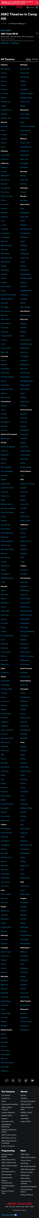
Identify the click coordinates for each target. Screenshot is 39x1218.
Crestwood (5, 701)
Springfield (5, 808)
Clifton (22, 221)
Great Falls (24, 180)
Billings (23, 176)
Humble (23, 816)
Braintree (4, 1038)
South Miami (5, 558)
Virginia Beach (25, 935)
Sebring (4, 553)
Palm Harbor (5, 529)
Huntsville (4, 93)
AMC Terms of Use (9, 1138)
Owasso (23, 545)
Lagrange (4, 648)
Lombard (4, 734)
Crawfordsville (6, 833)
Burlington (5, 1042)
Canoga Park (5, 188)
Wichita (4, 931)
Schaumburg (6, 796)
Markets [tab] (35, 59)
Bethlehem (5, 603)
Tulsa (22, 558)
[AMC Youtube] (32, 1080)
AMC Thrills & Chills (9, 1163)
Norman (23, 537)
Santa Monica (6, 323)
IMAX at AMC (26, 1104)
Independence (25, 147)
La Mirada (4, 229)
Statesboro (5, 664)
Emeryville (5, 204)
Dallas (22, 775)
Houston (23, 812)
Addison (23, 746)
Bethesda (4, 993)
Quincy (3, 783)
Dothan (3, 85)
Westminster (5, 397)
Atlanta (3, 599)
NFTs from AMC (27, 1172)
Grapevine (24, 804)
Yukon (22, 562)
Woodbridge (25, 944)
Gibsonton (5, 475)
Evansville (4, 837)
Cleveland (24, 701)
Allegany (23, 323)
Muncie (4, 861)
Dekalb (3, 709)
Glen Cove (24, 352)
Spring (22, 857)
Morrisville (24, 459)
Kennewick (24, 960)
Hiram (3, 640)
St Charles (24, 167)
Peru (2, 779)
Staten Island (25, 385)
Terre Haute (5, 882)
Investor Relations (8, 1112)
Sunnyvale (5, 328)
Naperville (4, 746)
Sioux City (4, 902)
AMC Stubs (25, 1154)
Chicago (4, 693)
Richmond (5, 870)
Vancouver (24, 993)
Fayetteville (5, 155)
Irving (22, 820)
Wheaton (4, 1026)
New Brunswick (26, 278)
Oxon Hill (4, 1017)
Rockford (4, 787)
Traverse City (25, 102)
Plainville (4, 418)
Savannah (4, 660)
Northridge (5, 270)
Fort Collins (5, 385)
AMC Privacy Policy (9, 1135)
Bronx (22, 336)
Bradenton (5, 455)
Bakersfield (5, 176)
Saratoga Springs (26, 381)
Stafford (23, 861)
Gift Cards (24, 1163)
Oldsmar (4, 521)
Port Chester (25, 373)
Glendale (4, 126)
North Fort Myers (7, 512)
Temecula (4, 332)
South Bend (5, 878)
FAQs (4, 1101)
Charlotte (23, 418)
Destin (3, 463)
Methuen (4, 1059)
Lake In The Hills (7, 730)
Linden (22, 262)
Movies (23, 1095)
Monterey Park (6, 258)
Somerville (5, 1067)
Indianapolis (5, 845)
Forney (23, 787)
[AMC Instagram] (13, 1080)
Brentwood (5, 180)
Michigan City (6, 857)
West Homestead (26, 656)
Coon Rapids (25, 114)
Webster (23, 397)
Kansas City (5, 911)
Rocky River (24, 516)
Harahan (4, 960)
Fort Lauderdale (7, 471)
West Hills (4, 352)
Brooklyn (23, 488)
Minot (22, 475)
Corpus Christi (25, 771)
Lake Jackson (25, 829)
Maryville (23, 722)
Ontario (3, 278)
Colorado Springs (7, 377)
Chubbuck (5, 672)
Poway (3, 291)
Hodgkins (4, 726)
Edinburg (23, 779)
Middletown (24, 364)
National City (6, 262)
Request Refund (27, 1195)
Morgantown (25, 1005)
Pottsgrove (24, 636)
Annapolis (4, 980)
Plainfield (4, 866)
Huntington (24, 356)
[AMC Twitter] (19, 1080)
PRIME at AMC (26, 1112)
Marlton (23, 266)
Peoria (3, 775)
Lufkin (22, 837)
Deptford (23, 225)
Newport (4, 944)
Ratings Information (28, 1101)
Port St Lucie (5, 545)
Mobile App (25, 1175)
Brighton (4, 364)
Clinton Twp (24, 73)
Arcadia (4, 171)
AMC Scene (25, 1178)
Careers (4, 1118)
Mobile (3, 98)
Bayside (23, 332)
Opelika (4, 106)
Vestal (22, 393)
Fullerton (4, 208)
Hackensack (24, 254)
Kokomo (4, 849)
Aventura (4, 451)
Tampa (3, 570)
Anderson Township (27, 484)
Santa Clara (5, 319)
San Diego (4, 307)
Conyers (4, 619)
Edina (22, 122)
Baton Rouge (6, 952)
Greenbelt (4, 1005)
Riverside (4, 303)
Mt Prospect (5, 742)
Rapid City (24, 685)
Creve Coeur (25, 143)
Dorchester (5, 1050)
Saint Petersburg (7, 549)
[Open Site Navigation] (2, 7)
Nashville (23, 734)
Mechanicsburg (26, 611)
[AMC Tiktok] (25, 1080)
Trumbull (4, 430)
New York (23, 369)
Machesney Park (7, 738)
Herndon (23, 919)
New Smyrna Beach (8, 508)
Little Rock (5, 159)
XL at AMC (25, 1118)
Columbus (5, 615)
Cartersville (5, 611)
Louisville (4, 939)
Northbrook (5, 767)
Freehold (23, 250)
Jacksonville (5, 484)
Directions (14, 43)
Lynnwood (24, 972)
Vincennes (5, 886)
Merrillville (5, 853)
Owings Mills (5, 1013)
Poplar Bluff (24, 155)
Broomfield (5, 369)
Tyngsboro (5, 1071)
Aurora (3, 360)
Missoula (23, 184)
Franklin (23, 709)
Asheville (23, 414)
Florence (4, 89)
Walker (22, 106)
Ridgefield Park (26, 291)
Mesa (3, 130)
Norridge (4, 763)
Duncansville (25, 603)
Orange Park (5, 525)
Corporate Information (10, 1104)
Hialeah (3, 479)
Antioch (23, 693)
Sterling (4, 812)
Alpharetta (5, 594)
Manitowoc (24, 1026)
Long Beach (5, 233)
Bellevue (23, 952)
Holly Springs (25, 451)
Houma (3, 968)
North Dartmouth (7, 1063)
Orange (3, 282)
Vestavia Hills (6, 118)
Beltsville (4, 989)
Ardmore (23, 529)
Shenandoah (25, 853)
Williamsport (25, 660)
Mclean (23, 923)
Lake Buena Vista (7, 488)
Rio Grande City (26, 845)
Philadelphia (24, 623)
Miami (3, 500)
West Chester (25, 521)
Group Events (26, 1160)
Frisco (22, 796)
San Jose (4, 315)
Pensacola (4, 537)
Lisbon (3, 410)
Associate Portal (8, 1121)
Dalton (3, 627)
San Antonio (24, 849)
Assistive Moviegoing (29, 1186)
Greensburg (24, 607)
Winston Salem (26, 467)
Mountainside (25, 274)
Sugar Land (24, 866)
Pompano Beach (7, 541)
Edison (22, 241)
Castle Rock (5, 373)
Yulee (3, 582)
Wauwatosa (24, 1030)
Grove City (24, 504)
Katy (22, 824)
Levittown (24, 360)
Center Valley (25, 599)
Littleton (4, 393)
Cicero (3, 697)
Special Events (7, 1178)
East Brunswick (26, 229)
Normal (3, 759)
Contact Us (6, 1098)
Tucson (3, 147)
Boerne (23, 759)
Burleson (23, 763)
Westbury (24, 406)
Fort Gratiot (24, 77)
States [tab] (28, 59)
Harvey (3, 964)
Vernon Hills (5, 816)
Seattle (22, 976)
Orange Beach (6, 110)
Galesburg (5, 722)
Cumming (4, 623)
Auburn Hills (24, 69)
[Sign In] (37, 7)
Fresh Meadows (26, 344)
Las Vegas (24, 200)
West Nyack (24, 401)
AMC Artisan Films (8, 1160)
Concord (23, 422)
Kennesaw (4, 644)
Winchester (24, 939)
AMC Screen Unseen (9, 1166)
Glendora (4, 217)
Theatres (24, 1098)
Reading (23, 640)
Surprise (4, 139)
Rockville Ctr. (25, 377)
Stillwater (23, 553)
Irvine (3, 221)
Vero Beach (5, 574)
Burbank (4, 184)
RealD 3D (24, 1115)
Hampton (23, 915)
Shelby (22, 463)
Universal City (6, 348)
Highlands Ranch (7, 389)
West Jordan (25, 894)
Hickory (23, 443)
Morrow (4, 656)
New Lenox (5, 751)
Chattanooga (25, 697)
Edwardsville (5, 714)
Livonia (22, 85)
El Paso (23, 783)
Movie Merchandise (28, 1166)
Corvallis (23, 574)
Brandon (4, 459)
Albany (3, 590)
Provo (22, 890)
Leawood (4, 915)
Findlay (23, 500)
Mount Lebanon (26, 615)
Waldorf (4, 1022)
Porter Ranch (6, 286)
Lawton (23, 533)
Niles (3, 755)
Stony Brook (24, 389)
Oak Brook (5, 771)
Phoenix (4, 135)
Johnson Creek (26, 1022)
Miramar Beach (6, 504)
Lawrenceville (6, 652)
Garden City (24, 348)
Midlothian (24, 927)
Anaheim (4, 167)
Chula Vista (5, 192)
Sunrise (3, 562)
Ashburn (23, 911)
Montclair (4, 250)
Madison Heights (26, 93)
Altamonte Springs (8, 447)
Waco (22, 874)
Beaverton (24, 570)
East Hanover (25, 233)
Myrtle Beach (25, 677)
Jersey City (24, 258)
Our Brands (6, 1095)
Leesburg (4, 492)
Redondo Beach (7, 299)
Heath (22, 512)
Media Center (7, 1115)
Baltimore (4, 985)
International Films (8, 1172)
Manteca (4, 241)
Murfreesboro (25, 730)
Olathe (3, 923)
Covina (3, 200)
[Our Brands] (19, 1205)
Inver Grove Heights (27, 126)
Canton (3, 607)
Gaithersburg (6, 1001)
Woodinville (24, 997)
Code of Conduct (8, 1146)
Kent (22, 964)
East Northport (25, 340)
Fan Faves (5, 1169)
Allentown (24, 582)
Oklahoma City (25, 541)
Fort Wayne (5, 841)
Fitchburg (24, 1017)
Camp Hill (24, 594)
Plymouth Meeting (27, 631)
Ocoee (3, 516)
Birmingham (5, 69)
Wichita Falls (25, 878)
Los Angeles (5, 237)
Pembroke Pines (7, 533)
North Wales (25, 619)
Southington (5, 422)
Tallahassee (5, 566)
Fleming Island (6, 467)
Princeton (24, 286)
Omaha (23, 192)
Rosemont (5, 792)
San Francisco (6, 311)
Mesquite (23, 841)
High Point (24, 447)
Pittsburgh (24, 627)
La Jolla (3, 225)
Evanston (4, 718)
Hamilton (23, 508)
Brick (22, 208)
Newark (4, 266)
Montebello (5, 254)
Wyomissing (25, 664)
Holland (23, 81)
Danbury (4, 406)
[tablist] (32, 59)
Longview (24, 833)
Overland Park (6, 927)
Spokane (23, 985)
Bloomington (6, 829)
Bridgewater (25, 213)
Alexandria (24, 902)
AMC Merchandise (28, 1169)
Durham (23, 426)
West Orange (25, 307)
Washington (5, 438)
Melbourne (5, 496)
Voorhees (23, 299)
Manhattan (5, 919)
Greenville (24, 434)
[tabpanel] (19, 567)
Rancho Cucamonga (8, 295)
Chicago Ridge (6, 689)
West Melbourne (7, 578)
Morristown (24, 270)
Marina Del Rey (6, 245)
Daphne (4, 77)
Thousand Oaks (6, 336)
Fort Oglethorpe (7, 636)
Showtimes (4, 43)
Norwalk (4, 274)
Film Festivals (7, 1175)
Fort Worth (24, 792)
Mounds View (25, 130)
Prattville (4, 114)
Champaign (5, 685)
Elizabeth (23, 245)
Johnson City (25, 718)
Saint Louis (24, 159)
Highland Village (26, 808)
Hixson (22, 714)
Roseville (23, 135)
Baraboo (23, 1013)
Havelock (23, 438)
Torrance (4, 340)
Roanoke (23, 931)
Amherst (23, 328)
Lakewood (24, 968)
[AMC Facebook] (6, 1080)
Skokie (3, 800)
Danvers (4, 1046)
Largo (3, 1009)
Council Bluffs (6, 894)
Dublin (22, 496)
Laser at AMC (26, 1121)
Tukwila (23, 989)
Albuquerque (25, 315)
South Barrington (7, 804)
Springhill (23, 738)
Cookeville (24, 705)
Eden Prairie (24, 118)
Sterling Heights (26, 98)
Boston (3, 1034)
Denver (3, 381)
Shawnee (23, 549)
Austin (22, 755)
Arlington (23, 751)
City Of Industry (7, 196)
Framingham (5, 1054)
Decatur (4, 81)
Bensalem (24, 586)
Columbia (4, 997)
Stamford (4, 426)
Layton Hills (24, 886)
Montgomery (6, 102)
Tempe (3, 143)
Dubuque (4, 898)
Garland (23, 800)
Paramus (23, 282)
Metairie (4, 972)
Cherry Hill (24, 217)
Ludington (24, 89)
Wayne (23, 303)
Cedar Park (24, 767)
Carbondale (5, 681)
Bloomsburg (25, 590)
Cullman (4, 73)
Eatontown (24, 237)
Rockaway (24, 295)
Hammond (5, 956)
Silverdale (24, 980)
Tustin (3, 344)
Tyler (22, 870)
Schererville (5, 874)
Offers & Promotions (28, 1157)
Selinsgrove (24, 644)
